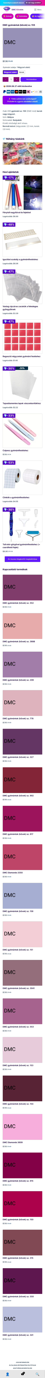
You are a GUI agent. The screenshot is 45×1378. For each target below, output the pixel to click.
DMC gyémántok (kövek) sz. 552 (18, 603)
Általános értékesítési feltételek (22, 1365)
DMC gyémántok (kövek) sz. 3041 (19, 988)
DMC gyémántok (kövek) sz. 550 (18, 1296)
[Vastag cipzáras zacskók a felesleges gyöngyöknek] (22, 287)
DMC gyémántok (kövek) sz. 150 (18, 1219)
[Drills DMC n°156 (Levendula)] (22, 896)
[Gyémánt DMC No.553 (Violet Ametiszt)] (22, 1011)
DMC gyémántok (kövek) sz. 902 (18, 795)
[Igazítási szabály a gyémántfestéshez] (22, 240)
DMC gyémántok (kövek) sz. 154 (18, 1104)
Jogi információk (22, 1362)
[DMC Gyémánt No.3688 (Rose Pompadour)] (22, 626)
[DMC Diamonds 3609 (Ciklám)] (22, 1127)
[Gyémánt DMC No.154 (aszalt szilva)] (22, 1088)
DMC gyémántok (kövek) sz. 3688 (19, 641)
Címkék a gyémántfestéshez (16, 497)
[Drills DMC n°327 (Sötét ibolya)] (22, 742)
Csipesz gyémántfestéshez (15, 450)
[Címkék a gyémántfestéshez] (22, 478)
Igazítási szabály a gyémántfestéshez (20, 259)
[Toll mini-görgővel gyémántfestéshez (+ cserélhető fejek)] (22, 525)
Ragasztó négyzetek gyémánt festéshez (21, 356)
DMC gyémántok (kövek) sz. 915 (18, 1181)
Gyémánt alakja (9, 67)
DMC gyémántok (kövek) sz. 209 (18, 680)
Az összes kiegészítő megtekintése (22, 559)
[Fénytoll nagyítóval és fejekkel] (22, 193)
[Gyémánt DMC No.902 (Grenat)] (22, 780)
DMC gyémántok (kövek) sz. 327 (18, 757)
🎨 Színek (7, 16)
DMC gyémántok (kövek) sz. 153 (18, 1065)
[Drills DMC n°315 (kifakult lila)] (22, 1242)
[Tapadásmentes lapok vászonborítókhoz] (22, 383)
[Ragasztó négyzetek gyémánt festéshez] (22, 336)
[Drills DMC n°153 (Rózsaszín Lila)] (22, 1050)
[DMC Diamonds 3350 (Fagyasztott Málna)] (22, 857)
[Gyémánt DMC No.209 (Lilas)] (22, 664)
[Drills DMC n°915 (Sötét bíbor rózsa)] (22, 1165)
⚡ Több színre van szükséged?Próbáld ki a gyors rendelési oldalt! (22, 100)
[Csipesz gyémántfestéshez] (22, 431)
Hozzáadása (31, 79)
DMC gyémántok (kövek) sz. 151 (18, 950)
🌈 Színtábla (22, 16)
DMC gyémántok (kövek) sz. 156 (18, 911)
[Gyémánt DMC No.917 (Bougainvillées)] (22, 819)
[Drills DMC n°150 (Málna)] (22, 1204)
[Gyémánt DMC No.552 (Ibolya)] (22, 587)
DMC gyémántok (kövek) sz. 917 (18, 834)
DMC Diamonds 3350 (13, 872)
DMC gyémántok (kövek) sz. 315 (18, 1258)
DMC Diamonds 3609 (13, 1142)
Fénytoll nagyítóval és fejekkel (17, 212)
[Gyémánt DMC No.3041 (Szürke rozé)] (22, 973)
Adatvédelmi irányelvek (22, 1368)
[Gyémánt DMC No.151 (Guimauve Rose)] (22, 934)
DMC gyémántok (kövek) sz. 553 (18, 1027)
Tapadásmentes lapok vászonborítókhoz (22, 403)
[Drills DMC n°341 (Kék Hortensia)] (22, 1320)
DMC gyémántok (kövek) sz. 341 (18, 1335)
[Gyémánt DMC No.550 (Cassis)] (22, 1281)
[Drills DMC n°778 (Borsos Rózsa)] (22, 703)
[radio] (10, 72)
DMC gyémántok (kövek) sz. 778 (18, 718)
